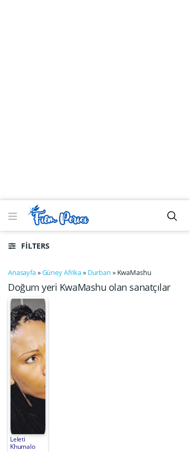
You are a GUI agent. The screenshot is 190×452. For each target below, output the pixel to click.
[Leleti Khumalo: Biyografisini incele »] (28, 365)
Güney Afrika (61, 272)
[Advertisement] (95, 100)
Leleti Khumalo (22, 443)
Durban (99, 272)
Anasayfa (22, 272)
